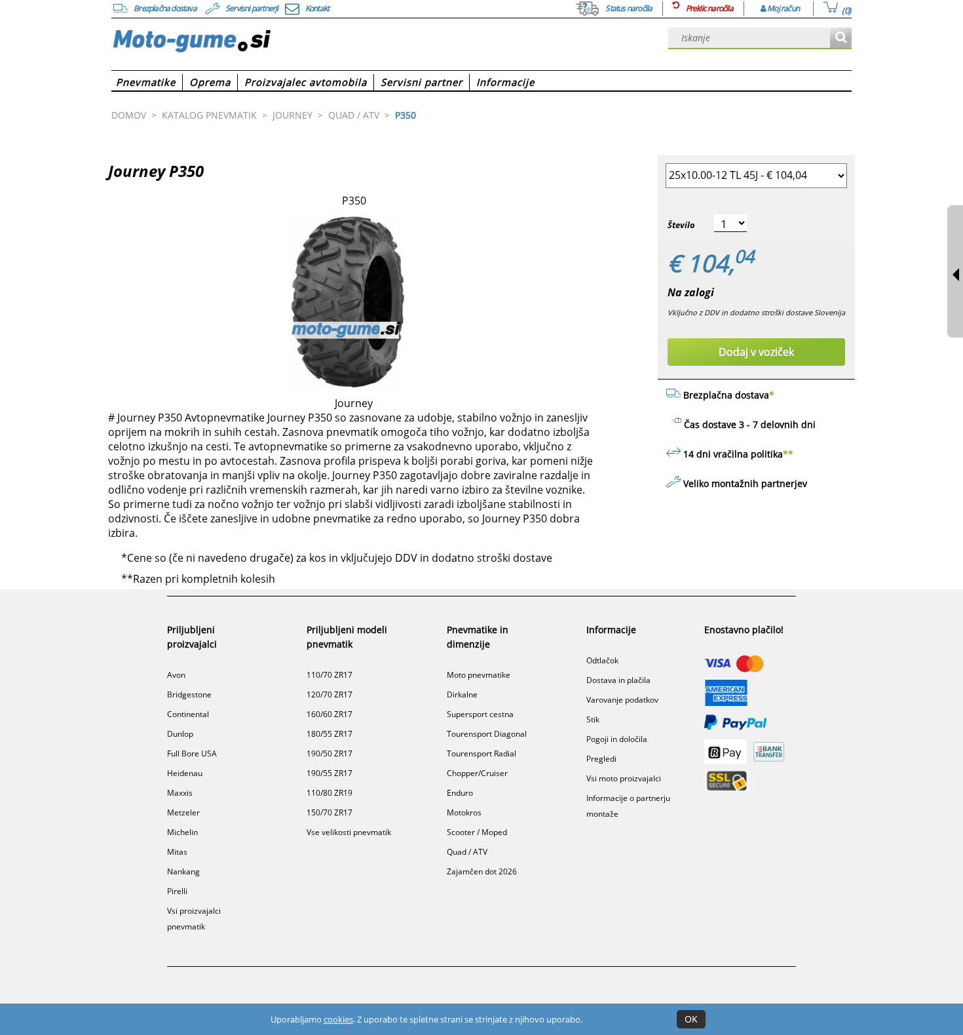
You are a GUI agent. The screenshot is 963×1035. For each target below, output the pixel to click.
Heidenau (184, 773)
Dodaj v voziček (756, 352)
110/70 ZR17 (329, 674)
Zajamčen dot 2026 (482, 871)
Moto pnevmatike (478, 674)
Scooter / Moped (477, 832)
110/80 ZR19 (329, 792)
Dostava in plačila (618, 680)
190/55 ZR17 (329, 773)
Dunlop (180, 733)
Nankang (183, 871)
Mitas (177, 851)
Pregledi (601, 758)
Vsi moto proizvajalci (623, 778)
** (788, 454)
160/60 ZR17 (329, 714)
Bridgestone (189, 694)
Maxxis (180, 792)
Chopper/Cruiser (477, 773)
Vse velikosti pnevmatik (349, 832)
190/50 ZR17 (329, 753)
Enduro (460, 792)
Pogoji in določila (616, 739)
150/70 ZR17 (329, 812)
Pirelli (177, 891)
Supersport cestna (480, 714)
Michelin (182, 832)
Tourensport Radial (481, 753)
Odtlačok (602, 660)
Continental (188, 714)
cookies (338, 1019)
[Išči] (841, 38)
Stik (592, 719)
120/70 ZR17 (329, 694)
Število (681, 225)
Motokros (464, 812)
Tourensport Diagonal (487, 733)
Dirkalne (462, 694)
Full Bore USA (192, 753)
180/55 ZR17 (329, 733)
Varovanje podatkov (622, 699)
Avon (176, 674)
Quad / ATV (467, 851)
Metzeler (183, 812)
